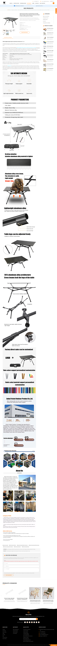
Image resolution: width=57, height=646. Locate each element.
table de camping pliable (26, 546)
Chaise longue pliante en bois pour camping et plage (50, 59)
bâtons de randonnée (26, 638)
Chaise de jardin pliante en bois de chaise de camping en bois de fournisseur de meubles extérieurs (22, 601)
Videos (33, 3)
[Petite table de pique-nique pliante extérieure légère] (45, 29)
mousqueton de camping (46, 22)
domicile (11, 3)
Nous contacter (42, 3)
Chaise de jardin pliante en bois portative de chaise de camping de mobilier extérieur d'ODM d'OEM (35, 601)
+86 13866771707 (36, 1)
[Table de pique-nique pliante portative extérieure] (45, 47)
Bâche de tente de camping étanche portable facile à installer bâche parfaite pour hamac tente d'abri (48, 601)
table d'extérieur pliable (13, 545)
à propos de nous (16, 3)
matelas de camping (25, 637)
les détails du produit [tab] (8, 37)
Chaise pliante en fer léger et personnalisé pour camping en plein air (50, 32)
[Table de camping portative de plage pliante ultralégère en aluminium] (45, 56)
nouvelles (37, 3)
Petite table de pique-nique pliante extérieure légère (50, 28)
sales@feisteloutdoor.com (46, 1)
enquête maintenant (24, 32)
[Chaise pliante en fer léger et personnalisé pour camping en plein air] (45, 34)
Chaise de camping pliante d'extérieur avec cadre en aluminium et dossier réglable (50, 37)
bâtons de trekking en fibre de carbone (28, 641)
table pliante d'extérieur (18, 546)
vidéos (3, 633)
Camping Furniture (45, 17)
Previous (1, 595)
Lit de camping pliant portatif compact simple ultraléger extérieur (50, 68)
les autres (44, 21)
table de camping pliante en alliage (8, 546)
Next (55, 595)
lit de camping (15, 633)
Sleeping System (45, 19)
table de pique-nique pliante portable (34, 545)
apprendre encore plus (39, 5)
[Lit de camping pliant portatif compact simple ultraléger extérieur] (45, 69)
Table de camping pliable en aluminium (23, 545)
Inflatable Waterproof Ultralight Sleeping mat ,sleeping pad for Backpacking (9, 599)
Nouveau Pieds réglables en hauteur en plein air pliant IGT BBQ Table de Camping (50, 50)
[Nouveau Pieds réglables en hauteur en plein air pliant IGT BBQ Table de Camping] (45, 52)
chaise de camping (15, 630)
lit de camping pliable (26, 634)
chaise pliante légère (26, 633)
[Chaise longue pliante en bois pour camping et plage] (45, 60)
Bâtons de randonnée (46, 16)
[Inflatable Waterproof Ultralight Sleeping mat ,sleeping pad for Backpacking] (9, 592)
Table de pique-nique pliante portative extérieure (50, 46)
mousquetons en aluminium (26, 629)
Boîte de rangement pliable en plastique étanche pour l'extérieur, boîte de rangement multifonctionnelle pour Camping (21, 549)
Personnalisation (23, 3)
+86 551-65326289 (43, 633)
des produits (29, 3)
